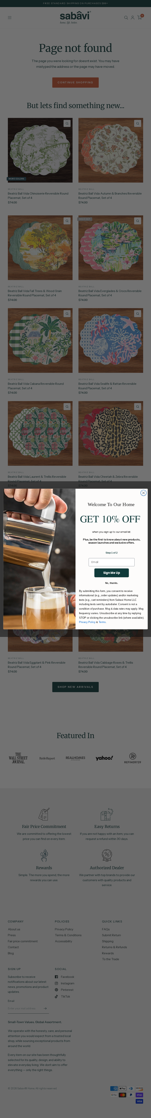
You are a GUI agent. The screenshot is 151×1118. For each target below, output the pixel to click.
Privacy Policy (87, 622)
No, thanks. (111, 583)
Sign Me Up (111, 573)
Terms (102, 622)
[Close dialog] (143, 493)
